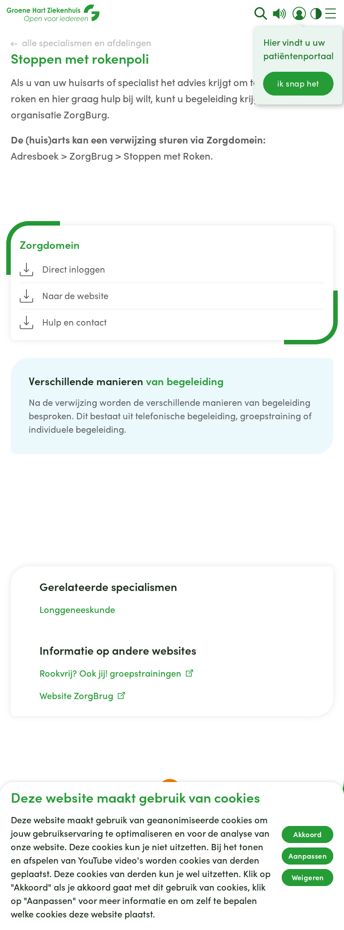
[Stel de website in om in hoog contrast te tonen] (316, 14)
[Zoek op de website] (261, 13)
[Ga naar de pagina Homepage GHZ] (53, 13)
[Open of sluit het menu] (330, 13)
